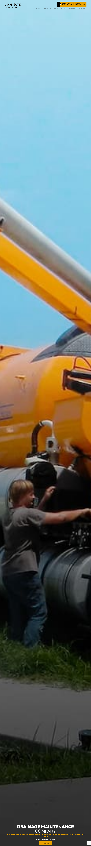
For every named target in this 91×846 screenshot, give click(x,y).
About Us (45, 9)
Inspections (72, 9)
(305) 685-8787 (80, 4)
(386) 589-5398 (67, 4)
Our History (54, 9)
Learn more (45, 843)
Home (37, 9)
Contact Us (82, 9)
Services (63, 9)
